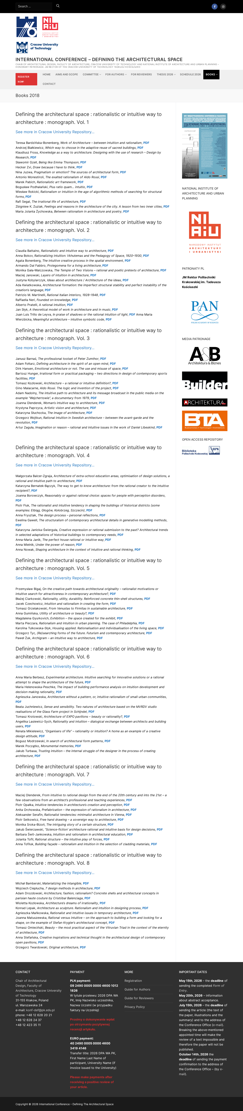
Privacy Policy (135, 1007)
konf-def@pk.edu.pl (40, 1010)
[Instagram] (223, 6)
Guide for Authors (137, 989)
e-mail (217, 1025)
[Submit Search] (58, 7)
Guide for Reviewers (139, 998)
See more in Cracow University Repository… (55, 132)
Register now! (23, 79)
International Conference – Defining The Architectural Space (99, 59)
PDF (140, 148)
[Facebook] (215, 6)
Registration (133, 981)
